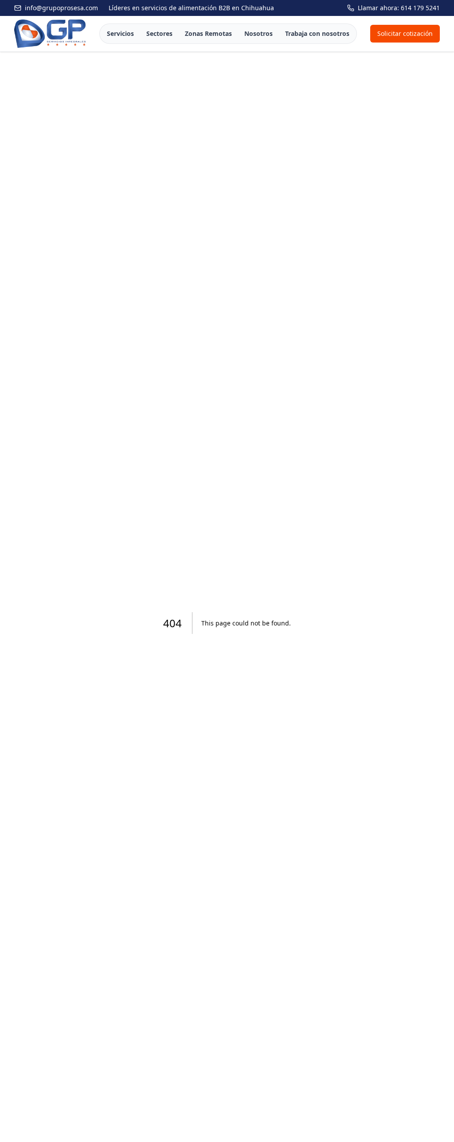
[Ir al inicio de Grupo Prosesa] (50, 33)
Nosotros (258, 33)
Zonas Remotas (208, 33)
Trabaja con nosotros (317, 33)
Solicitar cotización (405, 33)
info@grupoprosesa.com (61, 8)
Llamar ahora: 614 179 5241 (399, 8)
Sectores (159, 33)
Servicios (120, 33)
